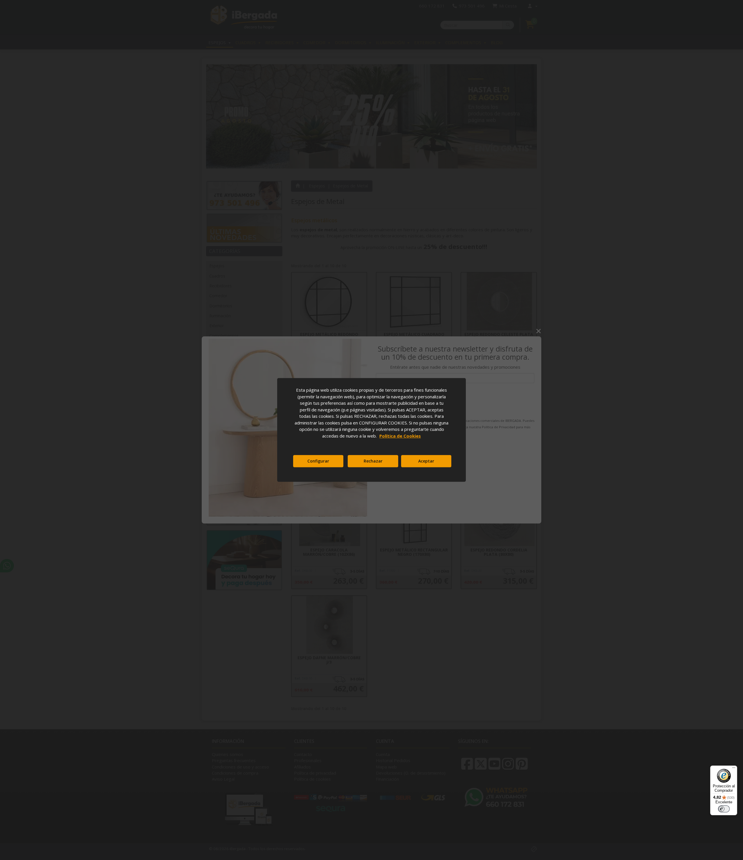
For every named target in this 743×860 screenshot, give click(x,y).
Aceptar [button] (426, 461)
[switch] (724, 808)
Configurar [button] (318, 461)
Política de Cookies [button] (400, 436)
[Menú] (733, 769)
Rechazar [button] (373, 461)
